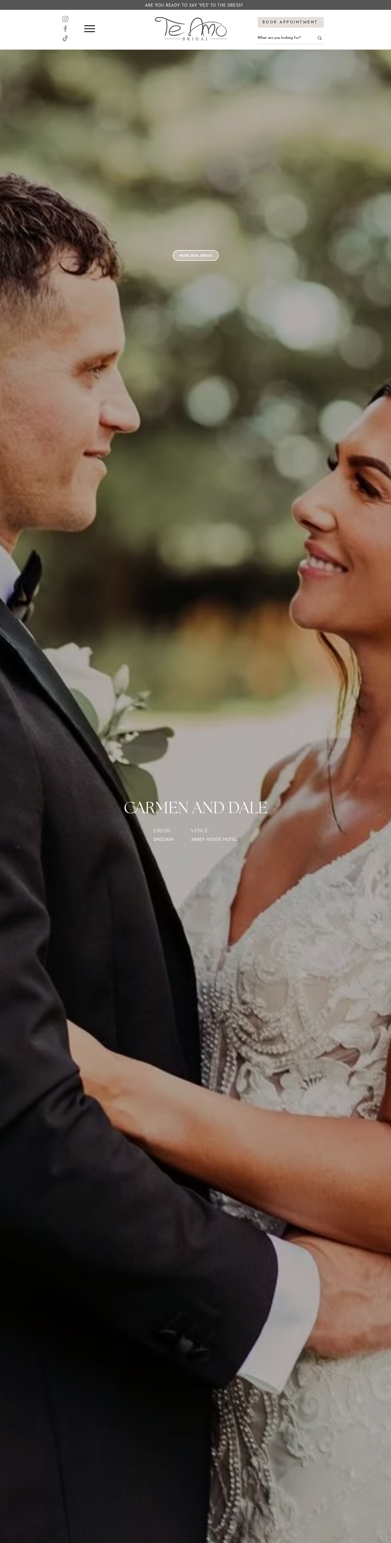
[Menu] (89, 29)
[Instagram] (65, 19)
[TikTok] (65, 38)
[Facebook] (65, 28)
